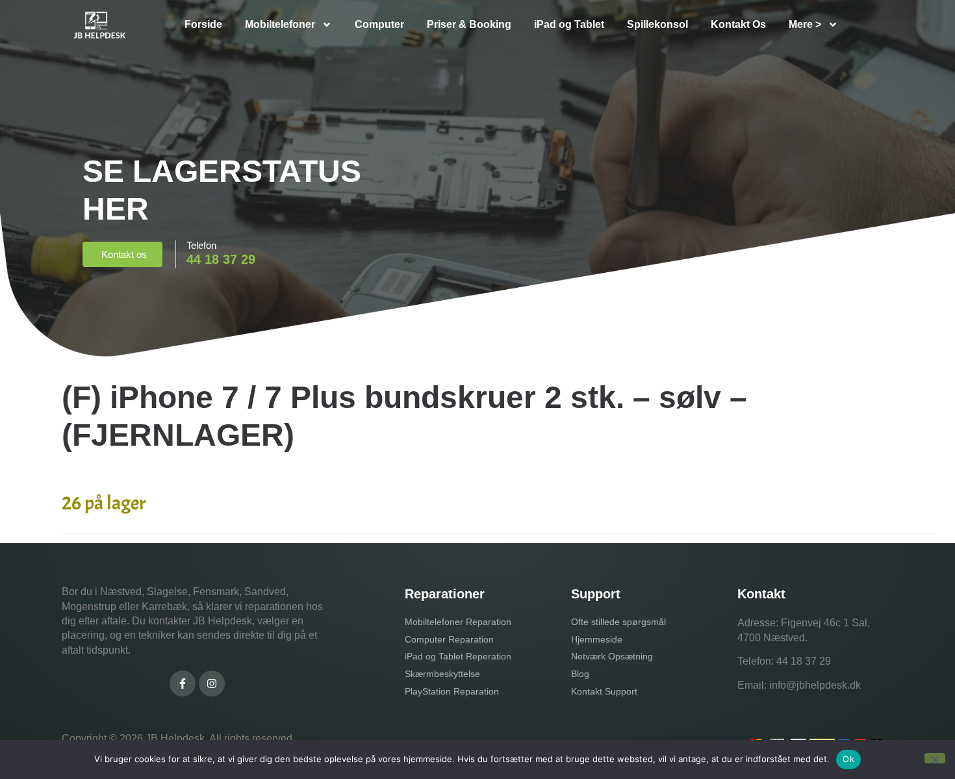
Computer (379, 24)
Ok (848, 759)
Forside (203, 24)
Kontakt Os (738, 24)
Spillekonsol (657, 24)
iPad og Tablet (569, 24)
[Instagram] (212, 683)
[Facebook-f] (183, 683)
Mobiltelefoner (280, 24)
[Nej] (934, 758)
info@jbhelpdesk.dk (815, 685)
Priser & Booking (469, 24)
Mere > (805, 24)
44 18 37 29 (803, 661)
